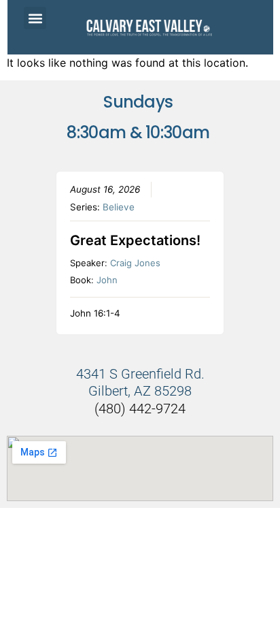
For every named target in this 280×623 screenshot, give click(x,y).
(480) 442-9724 (140, 408)
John (107, 279)
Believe (119, 207)
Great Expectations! (135, 240)
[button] (35, 18)
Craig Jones (135, 262)
